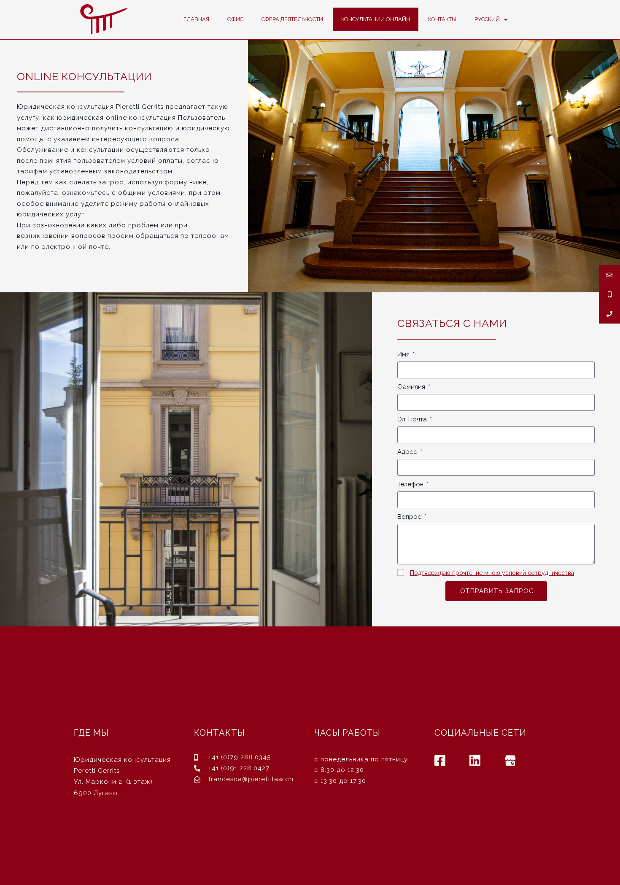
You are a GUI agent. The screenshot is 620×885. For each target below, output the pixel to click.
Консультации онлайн (375, 19)
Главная (196, 19)
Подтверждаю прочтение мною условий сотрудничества (492, 572)
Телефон (411, 484)
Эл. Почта (413, 419)
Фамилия (412, 387)
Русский (487, 19)
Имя (404, 354)
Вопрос (410, 517)
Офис (235, 19)
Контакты (442, 19)
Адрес (408, 452)
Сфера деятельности (292, 19)
